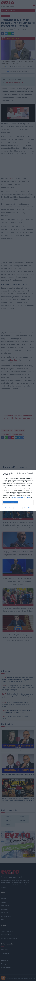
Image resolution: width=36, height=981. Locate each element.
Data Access (18, 508)
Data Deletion (8, 508)
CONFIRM (11, 502)
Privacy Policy (27, 508)
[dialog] (18, 490)
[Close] (32, 473)
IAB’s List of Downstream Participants (20, 497)
